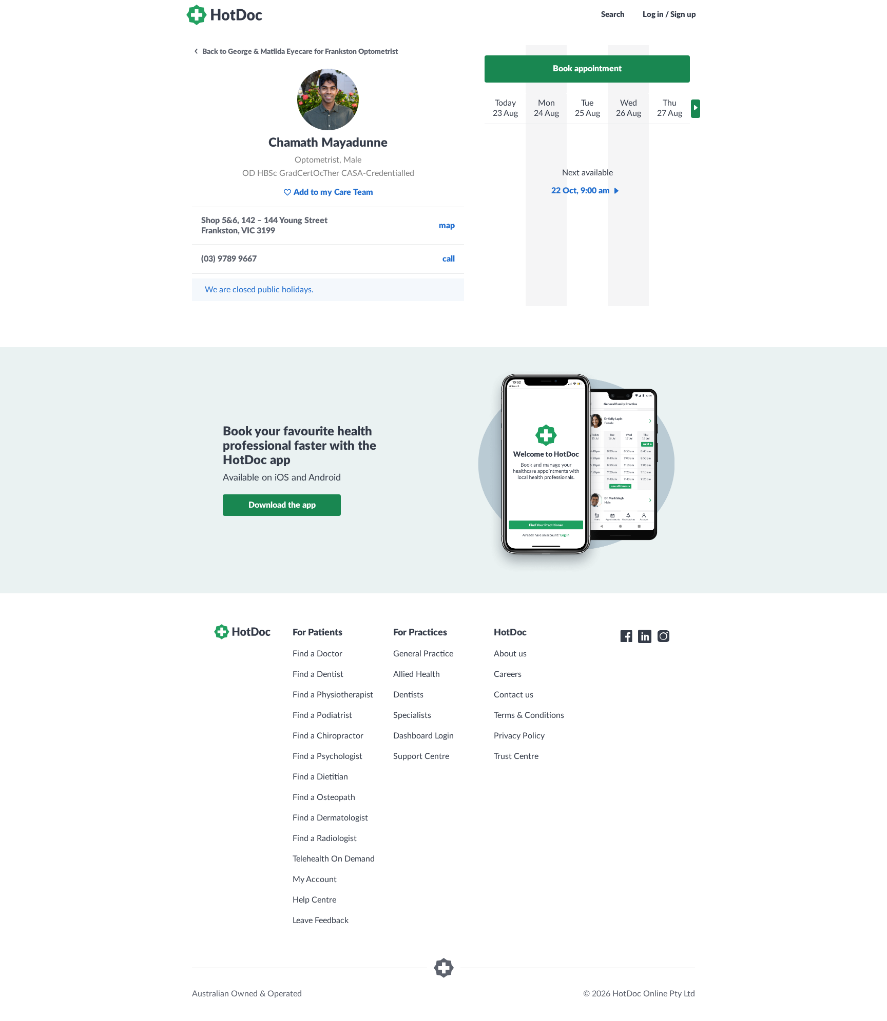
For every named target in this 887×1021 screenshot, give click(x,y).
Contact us (513, 695)
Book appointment (587, 69)
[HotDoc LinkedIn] (644, 636)
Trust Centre (516, 756)
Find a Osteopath (324, 797)
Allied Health (416, 674)
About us (510, 654)
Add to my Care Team (333, 192)
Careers (508, 674)
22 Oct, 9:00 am (580, 191)
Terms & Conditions (529, 715)
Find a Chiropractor (328, 736)
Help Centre (314, 900)
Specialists (412, 715)
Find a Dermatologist (330, 818)
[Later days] (695, 108)
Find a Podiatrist (322, 715)
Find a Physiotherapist (333, 695)
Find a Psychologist (327, 756)
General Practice (423, 654)
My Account (315, 879)
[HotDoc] (224, 15)
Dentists (408, 695)
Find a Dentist (318, 674)
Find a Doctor (317, 654)
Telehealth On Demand (334, 859)
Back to (299, 51)
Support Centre (421, 756)
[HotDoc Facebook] (626, 636)
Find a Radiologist (325, 838)
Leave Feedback (321, 920)
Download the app (282, 505)
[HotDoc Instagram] (663, 636)
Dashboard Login (423, 736)
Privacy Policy (519, 736)
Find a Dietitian (320, 777)
